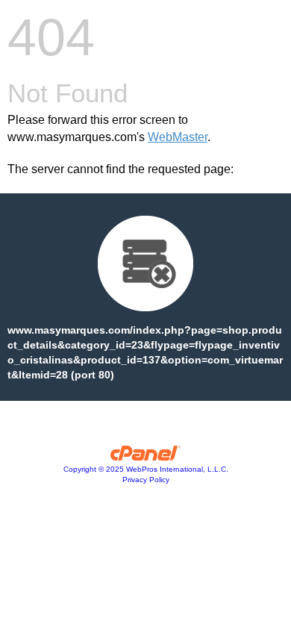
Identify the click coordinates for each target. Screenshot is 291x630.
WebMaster (177, 137)
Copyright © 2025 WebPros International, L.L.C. (145, 469)
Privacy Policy (145, 479)
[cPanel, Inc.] (145, 457)
